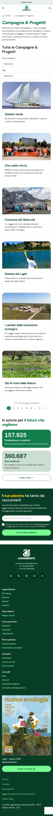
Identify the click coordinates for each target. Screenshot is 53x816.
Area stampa (8, 666)
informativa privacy (41, 524)
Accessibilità (8, 789)
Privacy (5, 779)
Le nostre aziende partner (13, 687)
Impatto (5, 605)
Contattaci (7, 658)
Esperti (5, 601)
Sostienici (6, 625)
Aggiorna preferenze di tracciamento (18, 794)
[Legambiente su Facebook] (11, 576)
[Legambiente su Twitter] (19, 576)
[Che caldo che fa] (26, 158)
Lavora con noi (8, 662)
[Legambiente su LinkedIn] (42, 576)
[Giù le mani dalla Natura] (26, 375)
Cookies (5, 784)
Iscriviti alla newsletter (26, 532)
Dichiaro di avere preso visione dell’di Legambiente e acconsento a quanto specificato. (27, 525)
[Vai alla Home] (26, 8)
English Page (7, 799)
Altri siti (5, 680)
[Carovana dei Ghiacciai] (26, 212)
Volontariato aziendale (12, 647)
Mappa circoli (8, 615)
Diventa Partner (9, 644)
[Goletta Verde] (26, 106)
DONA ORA (26, 2)
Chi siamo (6, 593)
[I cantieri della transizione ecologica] (26, 320)
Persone (5, 597)
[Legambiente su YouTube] (34, 576)
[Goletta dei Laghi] (26, 265)
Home (7, 15)
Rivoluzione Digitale (10, 684)
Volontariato (7, 633)
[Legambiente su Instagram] (26, 576)
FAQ (4, 676)
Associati (6, 629)
